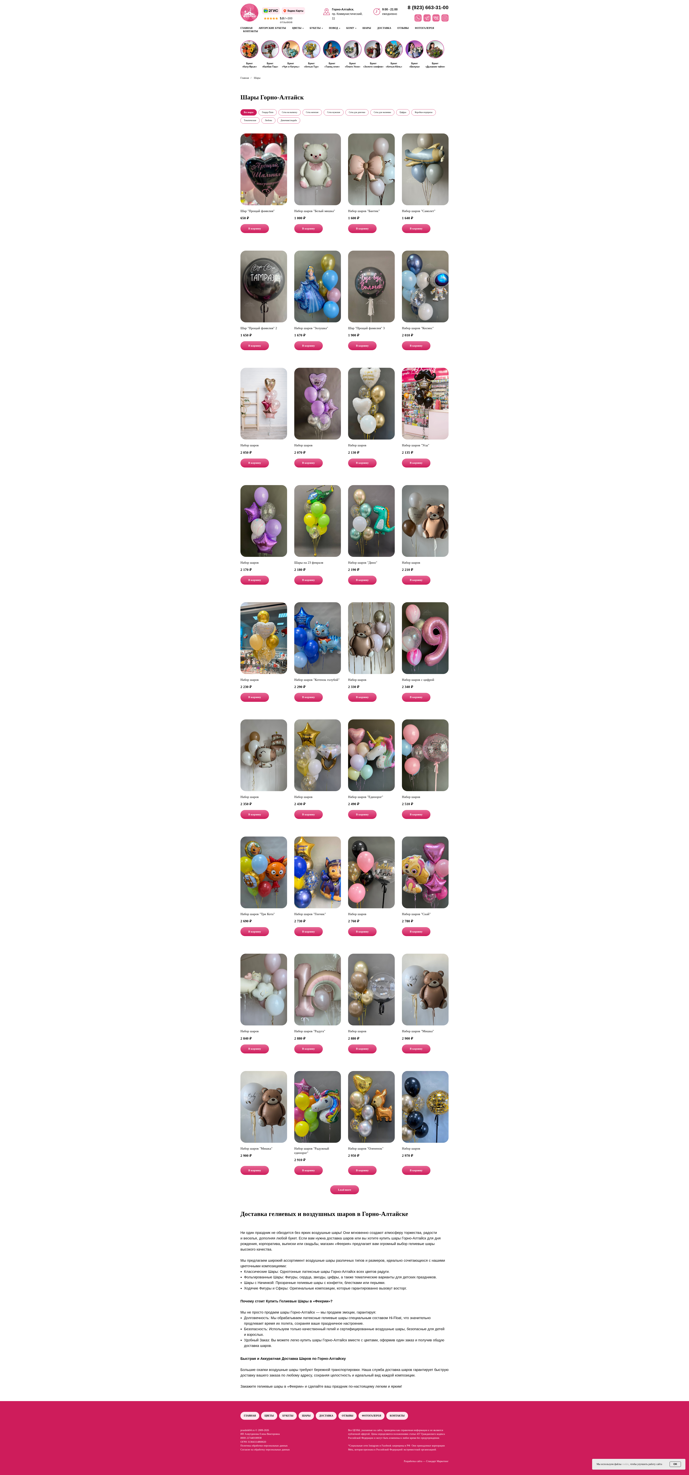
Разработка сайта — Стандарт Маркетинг (426, 1461)
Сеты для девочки (357, 112)
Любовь (268, 120)
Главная (246, 28)
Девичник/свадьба (289, 120)
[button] (249, 49)
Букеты (287, 1415)
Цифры (403, 112)
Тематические (250, 120)
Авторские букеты (272, 28)
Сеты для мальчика (382, 112)
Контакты (250, 31)
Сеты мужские (333, 112)
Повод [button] (333, 28)
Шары (366, 28)
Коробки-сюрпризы (423, 112)
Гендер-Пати (267, 112)
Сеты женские (312, 112)
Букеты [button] (315, 28)
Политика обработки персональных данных (264, 1445)
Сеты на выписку (289, 112)
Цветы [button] (296, 28)
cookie (625, 1464)
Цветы (269, 1415)
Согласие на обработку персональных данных (265, 1449)
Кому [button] (350, 28)
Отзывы (403, 28)
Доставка (384, 28)
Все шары (248, 112)
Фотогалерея (424, 28)
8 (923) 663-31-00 (428, 7)
